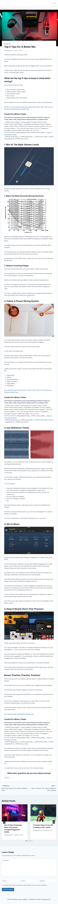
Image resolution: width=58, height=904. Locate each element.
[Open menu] (54, 3)
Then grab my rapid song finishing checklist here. (19, 714)
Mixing (7, 777)
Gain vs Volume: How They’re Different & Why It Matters (43, 788)
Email (23, 881)
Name (4, 881)
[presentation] (14, 813)
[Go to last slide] (4, 822)
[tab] (27, 840)
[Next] (54, 822)
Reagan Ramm (9, 50)
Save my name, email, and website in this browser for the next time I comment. (25, 885)
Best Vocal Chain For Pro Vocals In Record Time (14, 788)
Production (7, 43)
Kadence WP (46, 899)
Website (42, 881)
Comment (5, 860)
